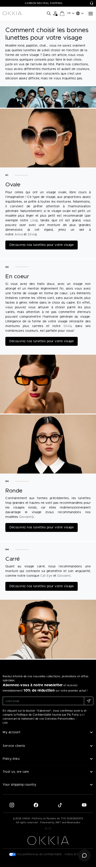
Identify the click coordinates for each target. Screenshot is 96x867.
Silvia (31, 234)
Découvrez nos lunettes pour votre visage (41, 245)
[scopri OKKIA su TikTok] (60, 804)
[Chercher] (49, 13)
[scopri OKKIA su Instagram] (12, 804)
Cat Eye (46, 575)
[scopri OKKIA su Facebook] (36, 804)
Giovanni (25, 517)
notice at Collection (77, 854)
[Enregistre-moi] (88, 701)
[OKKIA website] (12, 13)
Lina (33, 220)
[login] (55, 13)
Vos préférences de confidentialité (39, 854)
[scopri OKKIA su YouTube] (84, 804)
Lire (5, 722)
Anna (19, 234)
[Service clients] (91, 3)
